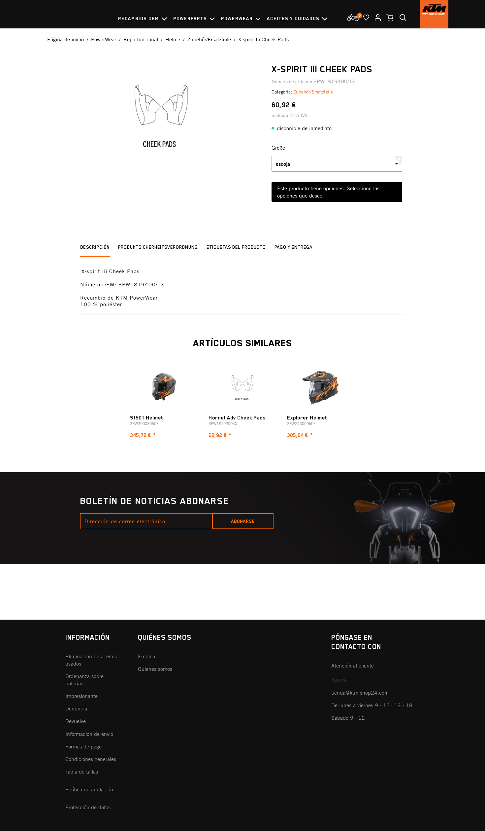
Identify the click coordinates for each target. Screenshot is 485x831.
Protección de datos (88, 807)
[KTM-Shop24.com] (434, 14)
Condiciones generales (90, 759)
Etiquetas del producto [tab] (236, 247)
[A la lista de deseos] (363, 17)
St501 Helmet (146, 418)
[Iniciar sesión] (375, 17)
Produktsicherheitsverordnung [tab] (158, 247)
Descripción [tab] (95, 247)
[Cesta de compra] (387, 17)
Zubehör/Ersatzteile (313, 91)
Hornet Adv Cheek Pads (237, 418)
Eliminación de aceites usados (91, 660)
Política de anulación (89, 789)
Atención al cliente (352, 665)
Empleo (146, 656)
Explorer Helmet (307, 418)
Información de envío (89, 734)
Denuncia (76, 708)
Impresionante (81, 696)
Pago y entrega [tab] (293, 247)
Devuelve (75, 721)
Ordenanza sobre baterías (84, 680)
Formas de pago (83, 746)
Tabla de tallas (81, 771)
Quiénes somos (155, 669)
